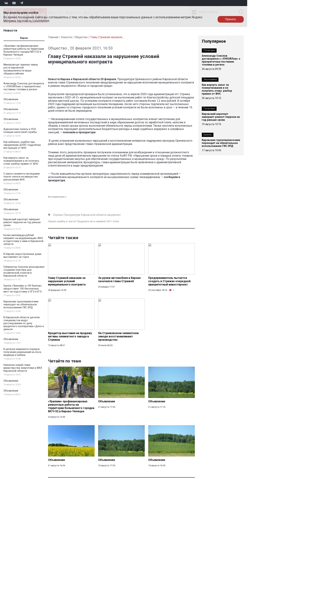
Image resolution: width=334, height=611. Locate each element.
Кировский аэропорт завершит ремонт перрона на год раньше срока (22, 222)
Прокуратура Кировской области (84, 214)
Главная (53, 37)
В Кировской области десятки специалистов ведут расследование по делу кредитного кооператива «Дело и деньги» (23, 323)
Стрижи (58, 214)
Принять (230, 19)
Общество (81, 37)
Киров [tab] (24, 38)
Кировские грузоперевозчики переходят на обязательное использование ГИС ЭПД (20, 304)
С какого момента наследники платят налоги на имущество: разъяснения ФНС (21, 176)
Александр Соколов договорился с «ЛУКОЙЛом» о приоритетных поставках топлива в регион (23, 86)
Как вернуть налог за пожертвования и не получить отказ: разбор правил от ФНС (21, 160)
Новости (10, 30)
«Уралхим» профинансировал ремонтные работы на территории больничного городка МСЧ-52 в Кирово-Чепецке (23, 50)
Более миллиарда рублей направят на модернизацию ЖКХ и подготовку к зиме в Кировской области (23, 240)
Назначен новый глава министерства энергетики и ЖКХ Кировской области (22, 367)
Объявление (10, 99)
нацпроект (114, 214)
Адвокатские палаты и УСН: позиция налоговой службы (20, 131)
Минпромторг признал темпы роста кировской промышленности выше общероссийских (20, 69)
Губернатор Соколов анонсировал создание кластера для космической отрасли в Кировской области (23, 271)
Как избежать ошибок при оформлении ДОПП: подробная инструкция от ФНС (22, 145)
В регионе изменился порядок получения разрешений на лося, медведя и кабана (22, 352)
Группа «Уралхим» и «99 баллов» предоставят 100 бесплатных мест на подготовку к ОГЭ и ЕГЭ (22, 288)
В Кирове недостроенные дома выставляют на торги (22, 255)
